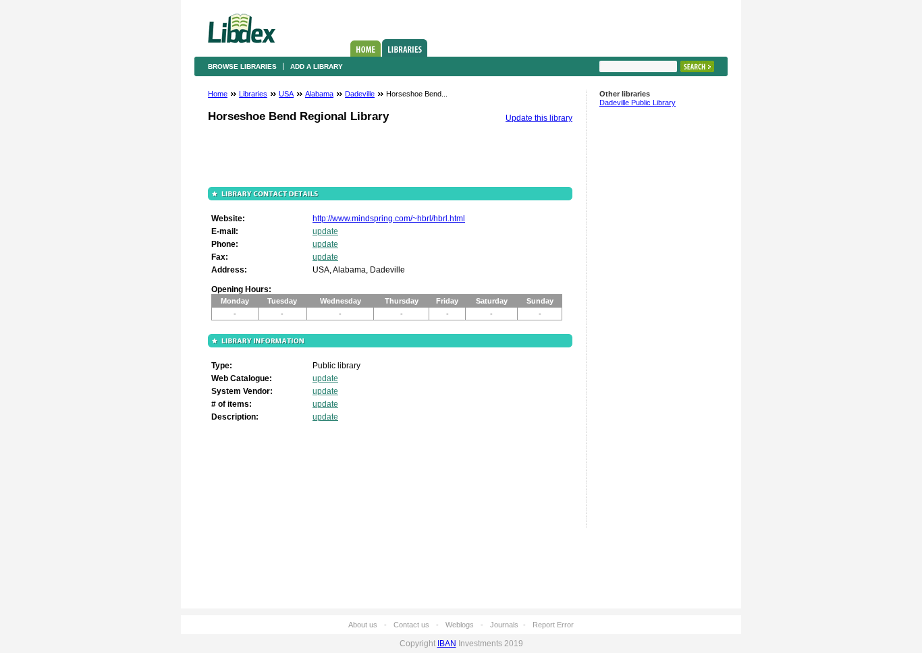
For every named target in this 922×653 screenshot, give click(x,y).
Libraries (404, 48)
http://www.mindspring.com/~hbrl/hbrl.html (389, 218)
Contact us (411, 625)
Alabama (319, 94)
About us (362, 625)
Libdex (241, 28)
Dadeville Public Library (637, 102)
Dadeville (360, 94)
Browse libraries (242, 66)
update (325, 231)
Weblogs (459, 625)
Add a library (316, 66)
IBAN (446, 643)
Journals (504, 625)
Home (365, 48)
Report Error (553, 625)
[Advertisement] (639, 323)
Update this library (539, 118)
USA (286, 94)
